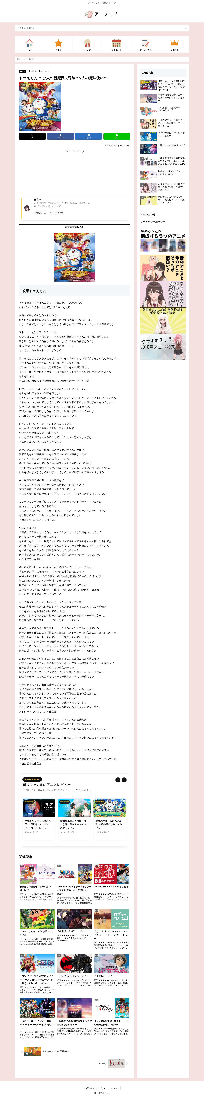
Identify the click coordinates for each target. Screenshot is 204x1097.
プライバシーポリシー (152, 221)
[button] (186, 28)
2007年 (33, 71)
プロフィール (40, 213)
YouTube (59, 213)
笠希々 (37, 199)
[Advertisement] (74, 173)
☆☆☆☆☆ (45, 71)
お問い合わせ (147, 214)
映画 (24, 71)
